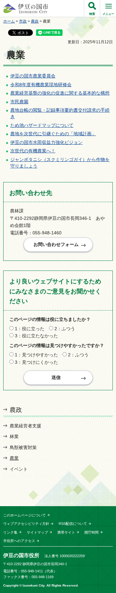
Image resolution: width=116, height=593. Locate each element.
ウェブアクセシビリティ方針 (26, 524)
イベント (19, 469)
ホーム (9, 21)
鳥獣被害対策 (23, 447)
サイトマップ (37, 532)
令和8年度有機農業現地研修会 (41, 84)
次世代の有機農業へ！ (32, 150)
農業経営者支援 (25, 425)
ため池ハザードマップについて (41, 125)
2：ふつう (64, 328)
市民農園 (19, 101)
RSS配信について (73, 524)
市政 (23, 21)
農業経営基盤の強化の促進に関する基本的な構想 (60, 93)
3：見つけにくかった (36, 362)
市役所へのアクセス (19, 541)
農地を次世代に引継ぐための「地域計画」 (53, 133)
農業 (14, 458)
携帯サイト (66, 532)
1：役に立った (29, 328)
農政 (35, 21)
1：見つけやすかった (36, 354)
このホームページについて (24, 515)
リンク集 (10, 532)
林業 (14, 436)
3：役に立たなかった (36, 335)
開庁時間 (91, 532)
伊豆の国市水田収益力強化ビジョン (46, 142)
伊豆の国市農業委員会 (32, 75)
